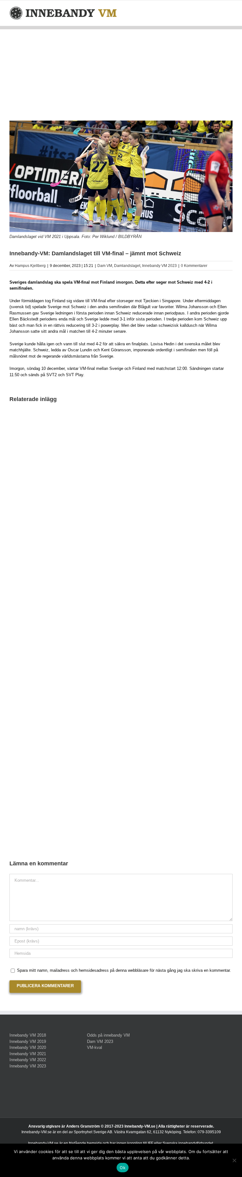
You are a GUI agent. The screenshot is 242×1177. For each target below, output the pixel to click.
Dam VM (104, 265)
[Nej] (234, 1160)
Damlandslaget (127, 265)
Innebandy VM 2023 (159, 265)
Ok (122, 1167)
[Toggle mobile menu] (230, 10)
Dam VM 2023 (100, 1041)
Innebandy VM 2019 (27, 1041)
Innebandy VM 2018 (27, 1035)
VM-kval (94, 1047)
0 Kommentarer (194, 265)
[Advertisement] (121, 73)
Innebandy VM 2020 (27, 1047)
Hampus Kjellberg (30, 265)
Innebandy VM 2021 (27, 1053)
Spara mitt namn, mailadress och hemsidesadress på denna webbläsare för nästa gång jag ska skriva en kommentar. (124, 970)
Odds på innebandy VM (108, 1035)
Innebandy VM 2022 (27, 1059)
